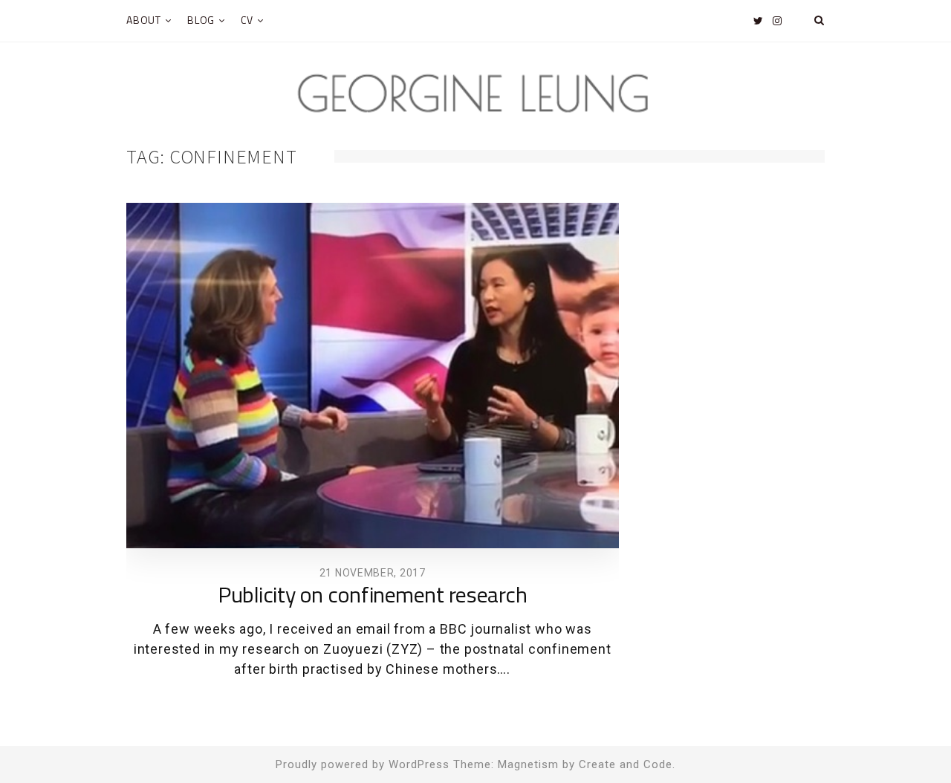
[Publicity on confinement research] (372, 375)
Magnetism (528, 764)
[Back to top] (903, 739)
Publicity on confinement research (372, 596)
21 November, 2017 (372, 573)
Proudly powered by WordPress (362, 764)
